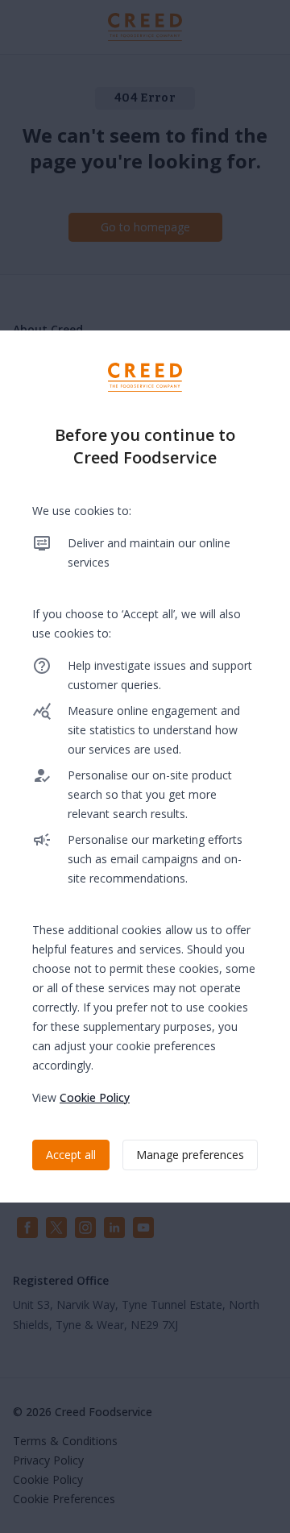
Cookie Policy (95, 1097)
